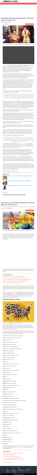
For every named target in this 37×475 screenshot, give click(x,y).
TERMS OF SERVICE (14, 470)
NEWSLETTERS (20, 469)
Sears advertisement (30, 76)
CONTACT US (13, 469)
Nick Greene (4, 22)
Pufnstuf (4, 88)
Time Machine (18, 156)
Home (4, 462)
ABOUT (7, 469)
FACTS (24, 194)
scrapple (15, 326)
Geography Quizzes (9, 462)
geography (15, 234)
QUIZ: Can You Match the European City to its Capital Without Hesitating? (15, 281)
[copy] (8, 24)
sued (26, 86)
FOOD (7, 194)
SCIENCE (4, 194)
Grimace (29, 66)
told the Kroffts (28, 82)
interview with (21, 143)
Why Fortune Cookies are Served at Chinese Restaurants (13, 457)
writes (7, 133)
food (19, 234)
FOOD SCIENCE (20, 194)
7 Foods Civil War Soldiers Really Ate (9, 454)
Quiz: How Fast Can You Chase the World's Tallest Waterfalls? (13, 276)
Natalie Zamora (4, 208)
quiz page (21, 447)
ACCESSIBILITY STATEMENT (21, 470)
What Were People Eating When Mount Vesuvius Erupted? (13, 459)
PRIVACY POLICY (29, 469)
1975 (4, 161)
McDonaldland (27, 44)
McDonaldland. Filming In (21, 44)
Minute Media (16, 474)
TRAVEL (10, 194)
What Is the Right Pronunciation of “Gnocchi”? (11, 456)
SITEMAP (28, 470)
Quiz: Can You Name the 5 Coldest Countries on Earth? (12, 282)
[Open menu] (2, 1)
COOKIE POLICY (8, 470)
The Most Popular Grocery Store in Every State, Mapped (12, 453)
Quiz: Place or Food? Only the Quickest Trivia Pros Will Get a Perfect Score (15, 278)
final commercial (7, 107)
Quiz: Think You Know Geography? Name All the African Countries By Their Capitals (17, 279)
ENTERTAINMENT (15, 194)
